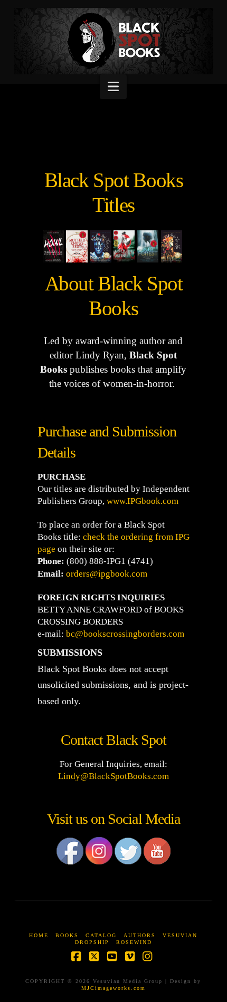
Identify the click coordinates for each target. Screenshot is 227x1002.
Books (67, 935)
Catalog (101, 935)
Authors (140, 935)
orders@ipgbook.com (106, 574)
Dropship (92, 942)
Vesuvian (180, 935)
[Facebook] (69, 856)
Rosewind (134, 942)
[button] (113, 86)
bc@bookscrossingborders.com (125, 634)
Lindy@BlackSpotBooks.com (113, 776)
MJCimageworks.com (113, 988)
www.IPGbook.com (142, 501)
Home (39, 935)
